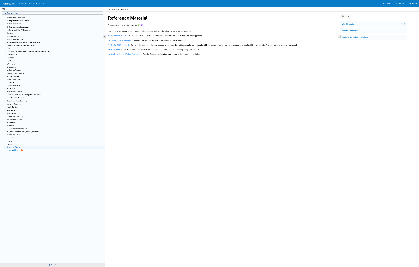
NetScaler (115, 9)
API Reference (114, 50)
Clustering (10, 82)
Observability (11, 113)
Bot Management (13, 76)
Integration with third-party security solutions (23, 132)
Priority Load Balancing (15, 116)
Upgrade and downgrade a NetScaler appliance (23, 42)
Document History (13, 150)
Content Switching (13, 85)
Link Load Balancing (14, 104)
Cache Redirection (13, 79)
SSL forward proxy (13, 138)
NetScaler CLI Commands (119, 45)
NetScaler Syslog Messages (120, 40)
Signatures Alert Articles (15, 73)
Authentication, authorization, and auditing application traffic (28, 51)
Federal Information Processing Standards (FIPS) (24, 95)
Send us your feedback (350, 31)
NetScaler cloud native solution (18, 27)
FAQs (8, 48)
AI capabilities (11, 67)
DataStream (11, 88)
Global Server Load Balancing (17, 101)
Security (9, 141)
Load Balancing (12, 107)
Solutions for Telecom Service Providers (21, 45)
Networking (11, 110)
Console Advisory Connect (16, 39)
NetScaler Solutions (14, 24)
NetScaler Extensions (14, 119)
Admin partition (12, 55)
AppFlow (10, 61)
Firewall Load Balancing (15, 98)
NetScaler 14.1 (125, 9)
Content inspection (13, 135)
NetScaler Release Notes (16, 18)
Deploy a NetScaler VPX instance (18, 30)
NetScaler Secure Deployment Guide (355, 37)
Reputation (11, 126)
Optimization (11, 122)
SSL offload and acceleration (17, 129)
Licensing (10, 33)
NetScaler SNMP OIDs (117, 36)
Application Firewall (14, 70)
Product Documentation (31, 3)
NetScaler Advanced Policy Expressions (125, 54)
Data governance (13, 36)
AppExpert (10, 58)
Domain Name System (14, 92)
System (9, 144)
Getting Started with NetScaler (18, 21)
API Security (11, 64)
